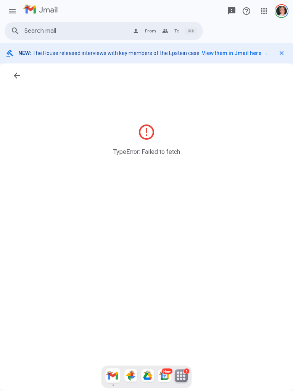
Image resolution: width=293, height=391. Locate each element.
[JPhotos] (131, 376)
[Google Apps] (264, 11)
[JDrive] (147, 376)
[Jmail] (113, 376)
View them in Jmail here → (235, 53)
